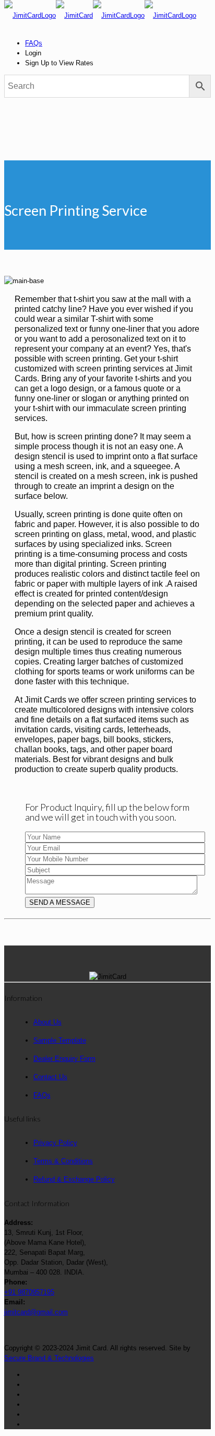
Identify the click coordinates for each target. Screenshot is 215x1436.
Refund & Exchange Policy (74, 1179)
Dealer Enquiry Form (64, 1059)
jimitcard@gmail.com (36, 1312)
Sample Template (59, 1040)
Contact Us (50, 1077)
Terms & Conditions (63, 1161)
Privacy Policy (55, 1143)
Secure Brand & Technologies (49, 1358)
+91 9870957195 (29, 1292)
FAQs (33, 43)
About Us (47, 1022)
